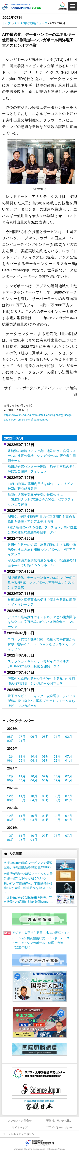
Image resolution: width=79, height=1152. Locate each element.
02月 (10, 740)
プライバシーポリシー (59, 1127)
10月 (33, 756)
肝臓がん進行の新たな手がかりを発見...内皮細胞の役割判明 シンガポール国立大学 (41, 681)
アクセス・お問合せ (20, 1120)
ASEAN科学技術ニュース (31, 23)
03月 (68, 736)
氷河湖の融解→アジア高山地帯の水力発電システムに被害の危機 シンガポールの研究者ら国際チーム (42, 455)
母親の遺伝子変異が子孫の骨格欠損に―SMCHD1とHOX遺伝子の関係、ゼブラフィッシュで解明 (41, 499)
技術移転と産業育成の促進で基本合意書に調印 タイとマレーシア (42, 602)
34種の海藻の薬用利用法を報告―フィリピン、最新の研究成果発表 (42, 486)
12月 (10, 756)
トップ (6, 23)
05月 (45, 736)
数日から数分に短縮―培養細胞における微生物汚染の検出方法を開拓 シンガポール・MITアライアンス (42, 549)
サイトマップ (20, 1127)
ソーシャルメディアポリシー (20, 1134)
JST (39, 1143)
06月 (33, 736)
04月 (57, 736)
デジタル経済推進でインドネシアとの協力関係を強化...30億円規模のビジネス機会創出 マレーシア (42, 621)
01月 (22, 740)
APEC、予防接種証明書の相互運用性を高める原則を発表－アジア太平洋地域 (41, 519)
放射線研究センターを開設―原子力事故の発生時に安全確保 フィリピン (42, 468)
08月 (10, 736)
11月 (22, 756)
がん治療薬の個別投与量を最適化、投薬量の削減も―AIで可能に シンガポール (42, 562)
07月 (22, 736)
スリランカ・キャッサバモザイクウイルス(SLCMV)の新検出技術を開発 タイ (38, 663)
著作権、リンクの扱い (59, 1120)
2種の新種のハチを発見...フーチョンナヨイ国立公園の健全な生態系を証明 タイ (42, 529)
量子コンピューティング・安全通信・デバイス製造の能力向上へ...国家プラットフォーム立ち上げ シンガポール (42, 701)
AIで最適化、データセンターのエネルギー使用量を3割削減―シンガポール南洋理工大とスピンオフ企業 (42, 582)
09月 (45, 756)
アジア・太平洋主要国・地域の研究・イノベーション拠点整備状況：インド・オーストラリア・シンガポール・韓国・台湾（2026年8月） (41, 939)
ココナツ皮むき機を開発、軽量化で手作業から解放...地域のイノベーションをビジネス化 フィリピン (42, 644)
